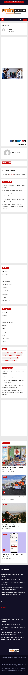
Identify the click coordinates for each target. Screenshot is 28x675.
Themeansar (14, 659)
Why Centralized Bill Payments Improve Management (14, 668)
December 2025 (6, 275)
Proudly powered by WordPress (10, 657)
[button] (21, 19)
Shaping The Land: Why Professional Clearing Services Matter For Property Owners (12, 206)
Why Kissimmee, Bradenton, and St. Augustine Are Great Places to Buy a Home (14, 671)
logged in (11, 174)
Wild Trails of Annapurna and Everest (12, 190)
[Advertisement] (14, 52)
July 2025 (4, 288)
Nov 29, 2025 (6, 529)
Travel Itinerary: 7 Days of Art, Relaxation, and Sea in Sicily (11, 525)
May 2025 (5, 294)
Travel (4, 341)
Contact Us (4, 607)
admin (10, 29)
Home (11, 662)
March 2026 (5, 271)
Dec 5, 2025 (6, 499)
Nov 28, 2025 (6, 558)
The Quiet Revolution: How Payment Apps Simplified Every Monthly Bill (12, 555)
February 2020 (6, 300)
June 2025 (5, 291)
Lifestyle (4, 332)
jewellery (4, 325)
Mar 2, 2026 (6, 471)
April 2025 (5, 297)
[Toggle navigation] (18, 20)
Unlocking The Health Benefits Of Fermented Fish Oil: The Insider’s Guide (14, 665)
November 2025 (6, 278)
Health (4, 319)
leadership (21, 144)
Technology (5, 338)
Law (3, 328)
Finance (4, 316)
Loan (3, 335)
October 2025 (6, 281)
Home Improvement (7, 322)
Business (4, 312)
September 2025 (6, 284)
